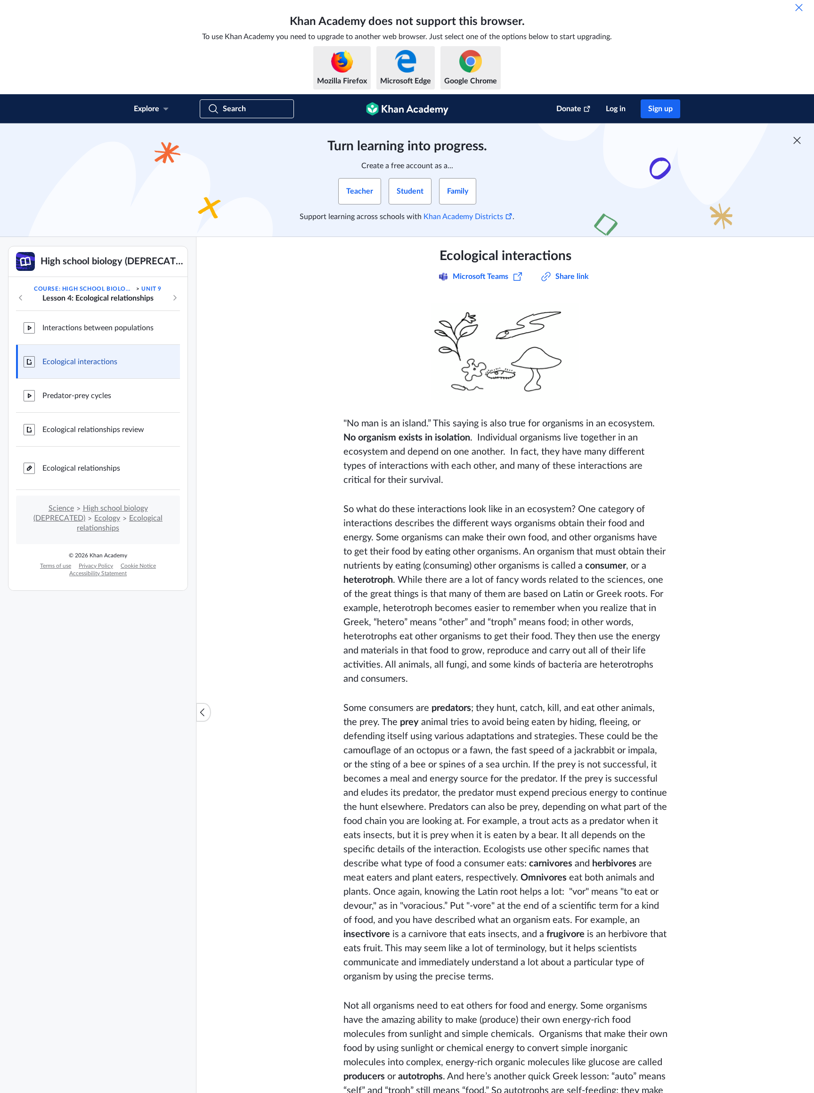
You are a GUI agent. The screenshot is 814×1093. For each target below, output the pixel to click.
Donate (568, 109)
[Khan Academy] (407, 109)
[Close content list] (203, 712)
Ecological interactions (79, 362)
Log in (616, 109)
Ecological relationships (81, 468)
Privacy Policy (96, 566)
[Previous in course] (20, 297)
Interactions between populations (98, 328)
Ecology (107, 518)
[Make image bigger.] (505, 349)
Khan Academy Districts (463, 216)
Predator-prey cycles (76, 396)
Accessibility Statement (98, 573)
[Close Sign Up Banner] (797, 140)
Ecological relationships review (93, 429)
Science (61, 508)
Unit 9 (151, 289)
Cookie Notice (138, 566)
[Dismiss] (798, 7)
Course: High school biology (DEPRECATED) (84, 289)
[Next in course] (174, 297)
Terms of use (55, 566)
